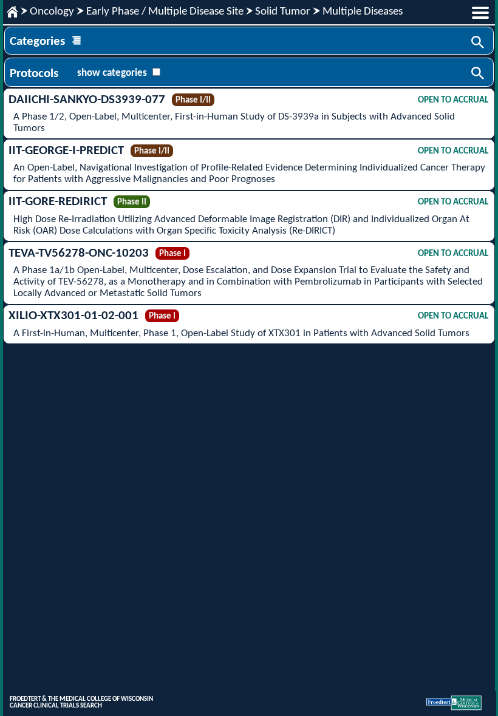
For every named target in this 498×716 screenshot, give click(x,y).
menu (480, 12)
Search (478, 43)
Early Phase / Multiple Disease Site (165, 12)
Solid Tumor (282, 12)
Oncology (52, 12)
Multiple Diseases (362, 12)
